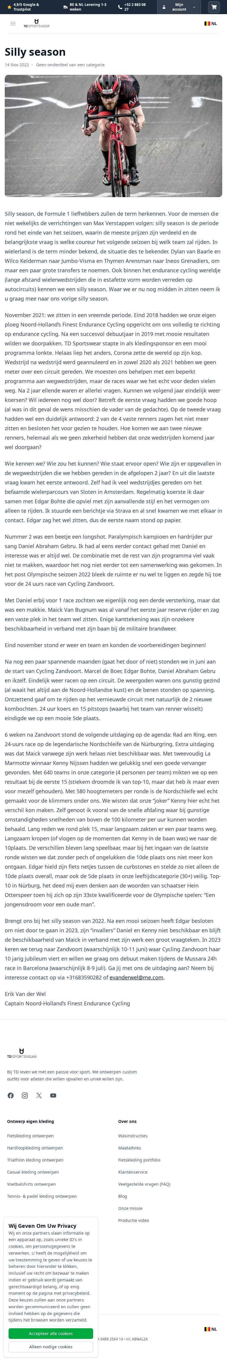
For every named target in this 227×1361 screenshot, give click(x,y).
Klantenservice (132, 1172)
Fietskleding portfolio (139, 1160)
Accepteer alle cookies (51, 1333)
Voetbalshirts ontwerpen (31, 1184)
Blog (122, 1196)
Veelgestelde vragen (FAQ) (144, 1184)
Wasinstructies (132, 1136)
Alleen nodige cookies (50, 1347)
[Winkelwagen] (214, 7)
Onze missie (130, 1208)
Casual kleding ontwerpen (33, 1172)
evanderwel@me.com (136, 977)
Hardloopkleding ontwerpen (35, 1148)
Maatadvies (129, 1148)
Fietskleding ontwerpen (30, 1136)
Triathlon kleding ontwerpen (35, 1160)
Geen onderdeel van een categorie (70, 64)
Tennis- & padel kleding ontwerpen (42, 1196)
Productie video (133, 1220)
